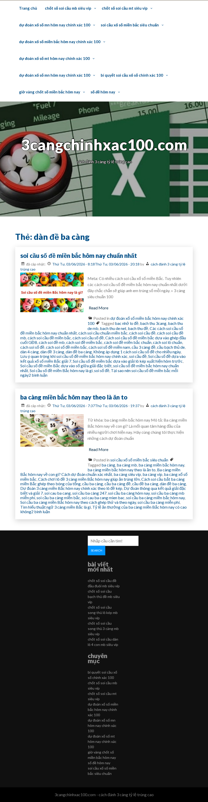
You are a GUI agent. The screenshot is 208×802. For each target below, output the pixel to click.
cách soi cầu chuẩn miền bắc (103, 332)
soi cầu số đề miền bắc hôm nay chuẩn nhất (78, 255)
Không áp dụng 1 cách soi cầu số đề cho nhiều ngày (137, 351)
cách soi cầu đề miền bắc (49, 337)
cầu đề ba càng (145, 483)
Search (96, 550)
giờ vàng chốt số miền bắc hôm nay (49, 92)
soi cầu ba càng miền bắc (58, 497)
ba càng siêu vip (127, 474)
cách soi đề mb (52, 342)
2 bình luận (38, 375)
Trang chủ (28, 8)
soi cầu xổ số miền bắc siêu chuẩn (130, 25)
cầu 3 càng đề (143, 347)
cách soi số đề (32, 347)
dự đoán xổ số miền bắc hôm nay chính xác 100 (59, 41)
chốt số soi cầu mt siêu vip (125, 8)
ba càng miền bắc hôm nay (161, 464)
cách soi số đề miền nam (109, 347)
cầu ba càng (92, 483)
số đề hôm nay (103, 92)
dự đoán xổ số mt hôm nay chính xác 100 (54, 58)
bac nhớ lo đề (126, 323)
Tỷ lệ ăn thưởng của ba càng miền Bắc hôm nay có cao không (103, 509)
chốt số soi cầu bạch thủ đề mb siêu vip (104, 596)
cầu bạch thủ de (171, 347)
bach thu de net (113, 328)
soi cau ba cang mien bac (103, 497)
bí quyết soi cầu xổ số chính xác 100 (132, 75)
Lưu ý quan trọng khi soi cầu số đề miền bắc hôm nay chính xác (74, 356)
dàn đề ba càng (79, 351)
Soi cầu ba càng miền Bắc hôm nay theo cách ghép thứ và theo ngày (78, 502)
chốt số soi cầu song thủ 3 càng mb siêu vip (103, 628)
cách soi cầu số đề (88, 337)
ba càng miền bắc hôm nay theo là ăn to (73, 397)
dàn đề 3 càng (52, 351)
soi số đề (101, 370)
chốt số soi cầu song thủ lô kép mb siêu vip (103, 612)
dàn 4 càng (29, 351)
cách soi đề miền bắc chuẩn (127, 342)
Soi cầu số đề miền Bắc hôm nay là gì (61, 370)
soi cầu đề (138, 356)
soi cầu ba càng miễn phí (158, 502)
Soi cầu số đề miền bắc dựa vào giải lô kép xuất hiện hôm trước (128, 361)
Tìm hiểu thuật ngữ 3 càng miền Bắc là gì (55, 507)
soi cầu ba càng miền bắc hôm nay (155, 497)
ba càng (108, 464)
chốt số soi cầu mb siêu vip (68, 8)
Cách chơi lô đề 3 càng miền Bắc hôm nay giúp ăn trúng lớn (89, 479)
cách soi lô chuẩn (167, 342)
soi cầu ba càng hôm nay (129, 493)
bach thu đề (138, 328)
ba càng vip (152, 474)
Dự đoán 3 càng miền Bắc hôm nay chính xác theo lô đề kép (71, 488)
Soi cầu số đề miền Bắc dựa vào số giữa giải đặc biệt (66, 365)
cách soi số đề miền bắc (66, 347)
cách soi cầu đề (142, 332)
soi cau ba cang (57, 493)
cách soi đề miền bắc (84, 342)
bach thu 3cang (153, 323)
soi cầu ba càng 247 (89, 493)
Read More (98, 307)
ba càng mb (127, 464)
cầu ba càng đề (118, 483)
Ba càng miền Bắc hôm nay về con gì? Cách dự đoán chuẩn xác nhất (100, 472)
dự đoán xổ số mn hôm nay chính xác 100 (54, 25)
